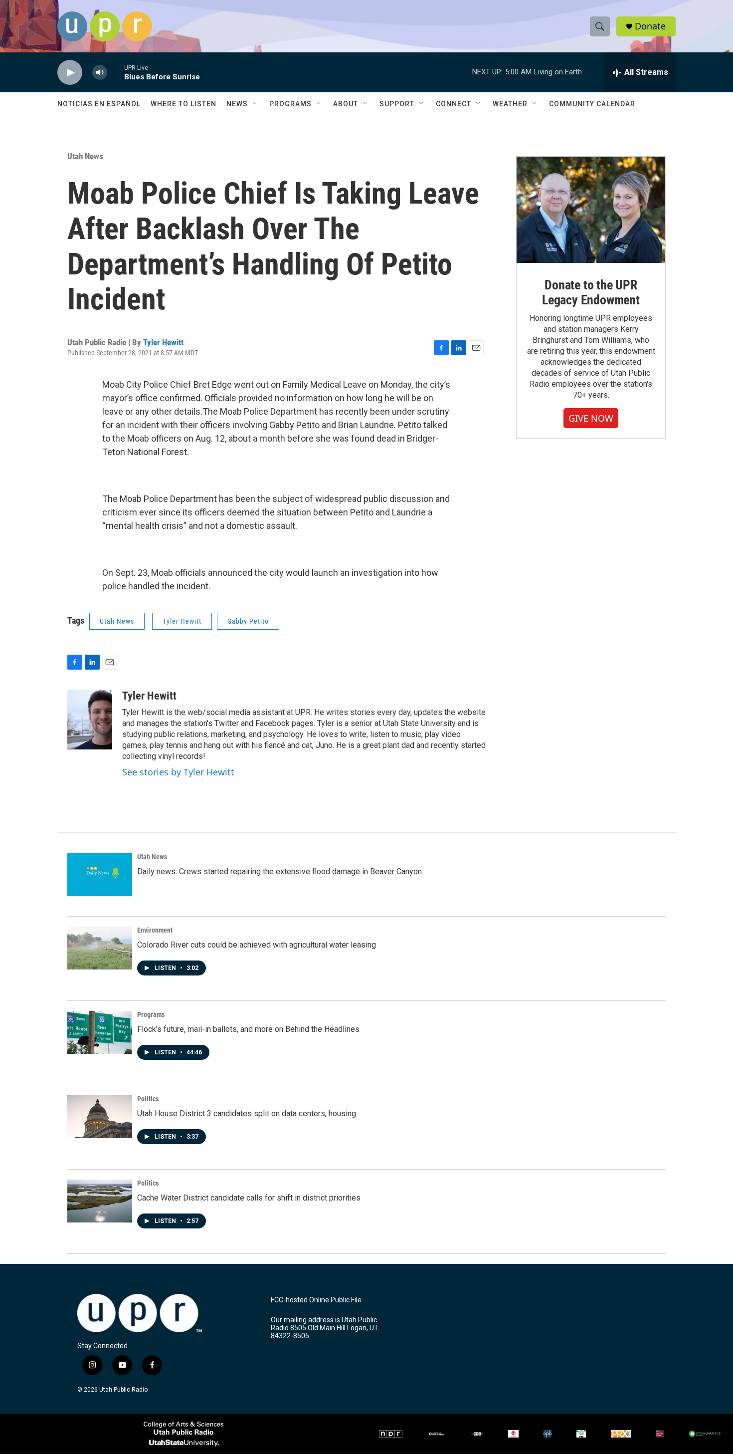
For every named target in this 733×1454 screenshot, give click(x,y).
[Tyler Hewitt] (89, 719)
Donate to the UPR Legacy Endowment (591, 292)
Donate (650, 26)
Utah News (85, 156)
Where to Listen (183, 104)
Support (396, 104)
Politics (148, 1099)
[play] (70, 72)
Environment (155, 930)
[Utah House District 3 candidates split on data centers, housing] (99, 1116)
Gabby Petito (248, 621)
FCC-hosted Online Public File (316, 1300)
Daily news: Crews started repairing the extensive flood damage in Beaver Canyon (279, 871)
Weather (510, 104)
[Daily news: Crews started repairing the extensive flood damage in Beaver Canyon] (99, 874)
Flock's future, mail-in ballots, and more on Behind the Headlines (248, 1029)
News (237, 104)
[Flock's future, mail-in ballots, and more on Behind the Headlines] (99, 1032)
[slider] (115, 72)
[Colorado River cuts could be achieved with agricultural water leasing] (99, 948)
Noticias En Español (99, 104)
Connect (453, 104)
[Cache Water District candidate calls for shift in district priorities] (99, 1201)
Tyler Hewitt (163, 342)
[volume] (99, 72)
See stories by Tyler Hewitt (178, 772)
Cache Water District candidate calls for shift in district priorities (249, 1198)
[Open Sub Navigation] (255, 104)
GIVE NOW (590, 418)
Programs (290, 104)
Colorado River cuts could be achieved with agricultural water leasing (256, 945)
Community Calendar (592, 104)
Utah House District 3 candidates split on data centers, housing (246, 1113)
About (345, 104)
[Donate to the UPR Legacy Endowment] (591, 210)
